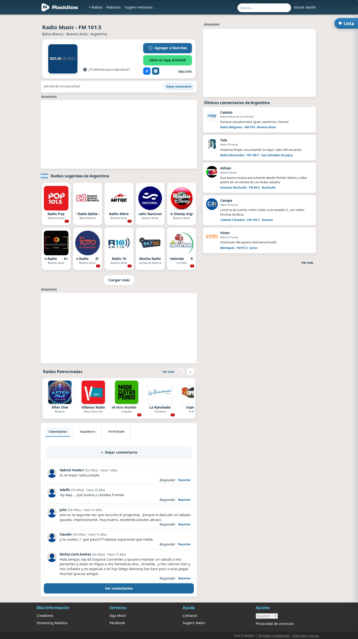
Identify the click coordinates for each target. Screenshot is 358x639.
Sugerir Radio (194, 623)
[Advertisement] (21, 91)
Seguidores (87, 431)
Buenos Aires (77, 34)
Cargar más (119, 279)
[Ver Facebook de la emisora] (147, 71)
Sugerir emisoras (139, 7)
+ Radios (96, 7)
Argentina (99, 34)
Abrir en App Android (168, 60)
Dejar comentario (178, 86)
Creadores (45, 615)
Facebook (117, 623)
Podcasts (113, 7)
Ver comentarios (119, 588)
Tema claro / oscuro (305, 636)
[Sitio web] (155, 71)
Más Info (185, 71)
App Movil (118, 615)
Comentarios (58, 431)
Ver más (168, 372)
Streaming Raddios (52, 623)
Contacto (190, 615)
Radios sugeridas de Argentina (80, 176)
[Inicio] (60, 7)
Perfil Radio (116, 431)
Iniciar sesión (305, 7)
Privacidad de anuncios (275, 623)
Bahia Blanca (52, 34)
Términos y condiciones (274, 636)
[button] (167, 48)
